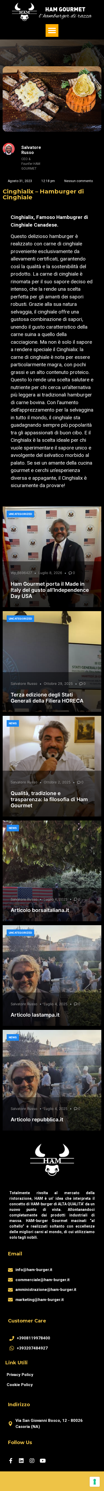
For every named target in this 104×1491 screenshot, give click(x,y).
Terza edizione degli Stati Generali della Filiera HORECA (47, 697)
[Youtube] (42, 1460)
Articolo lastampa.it (35, 1015)
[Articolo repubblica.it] (52, 1080)
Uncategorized (20, 513)
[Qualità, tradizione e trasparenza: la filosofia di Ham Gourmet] (52, 766)
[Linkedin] (21, 1460)
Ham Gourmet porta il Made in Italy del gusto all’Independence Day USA (50, 590)
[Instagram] (32, 1460)
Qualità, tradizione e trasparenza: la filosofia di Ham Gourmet (49, 799)
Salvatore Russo (24, 683)
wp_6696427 (21, 573)
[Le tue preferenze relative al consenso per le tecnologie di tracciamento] (95, 1482)
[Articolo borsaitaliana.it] (52, 871)
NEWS (13, 723)
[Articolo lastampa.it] (52, 975)
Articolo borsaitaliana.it (40, 910)
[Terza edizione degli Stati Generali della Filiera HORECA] (52, 661)
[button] (52, 30)
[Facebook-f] (10, 1460)
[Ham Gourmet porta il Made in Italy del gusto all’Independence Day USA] (52, 556)
